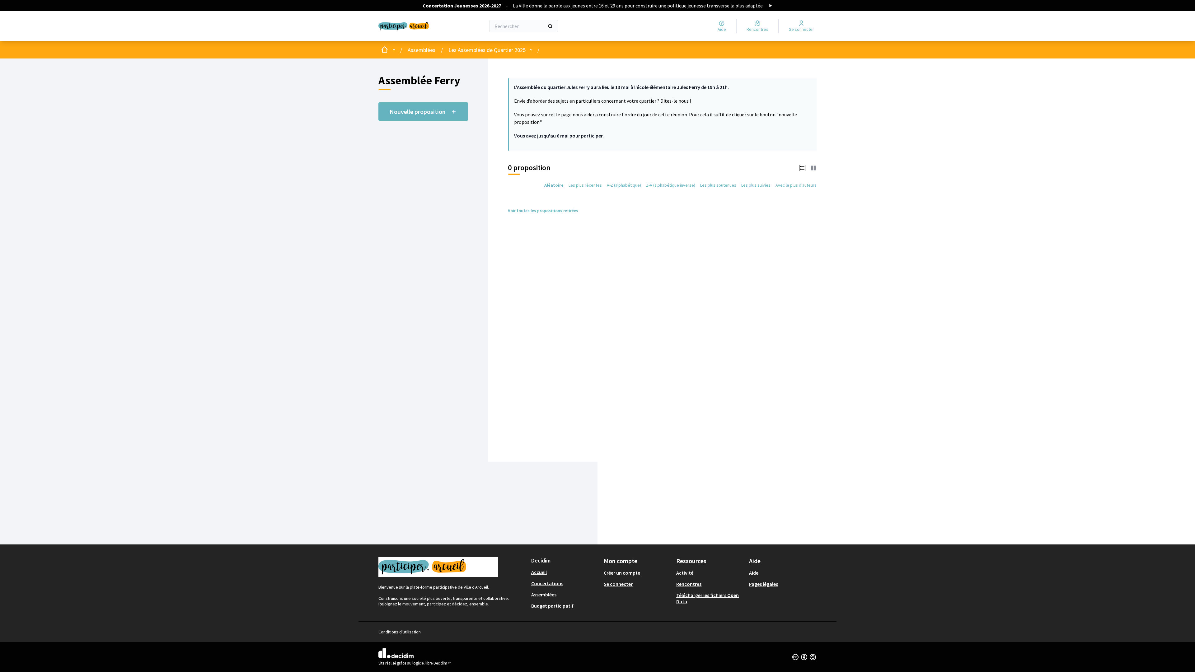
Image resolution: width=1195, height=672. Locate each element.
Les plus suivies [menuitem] (756, 185)
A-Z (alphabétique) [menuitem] (624, 185)
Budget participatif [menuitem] (552, 606)
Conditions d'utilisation (399, 632)
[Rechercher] (550, 26)
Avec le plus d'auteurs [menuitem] (796, 185)
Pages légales (763, 584)
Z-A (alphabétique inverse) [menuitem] (670, 185)
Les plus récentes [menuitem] (585, 185)
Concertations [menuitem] (547, 583)
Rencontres (688, 584)
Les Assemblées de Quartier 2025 (487, 50)
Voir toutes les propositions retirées (543, 210)
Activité (684, 573)
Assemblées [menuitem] (543, 594)
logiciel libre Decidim (432, 663)
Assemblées (421, 50)
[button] (802, 167)
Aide (753, 573)
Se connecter (618, 584)
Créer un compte (622, 573)
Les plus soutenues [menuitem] (718, 185)
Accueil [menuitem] (539, 572)
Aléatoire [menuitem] (554, 185)
